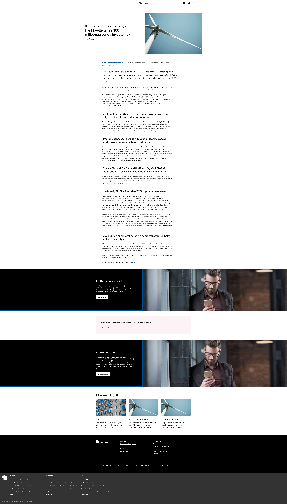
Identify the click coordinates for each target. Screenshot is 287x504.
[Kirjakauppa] (184, 3)
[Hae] (189, 3)
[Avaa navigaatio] (92, 3)
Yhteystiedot (157, 441)
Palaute (155, 453)
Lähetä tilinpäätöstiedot (160, 451)
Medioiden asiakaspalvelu (128, 444)
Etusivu (104, 62)
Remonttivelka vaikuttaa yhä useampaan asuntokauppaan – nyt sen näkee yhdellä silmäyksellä (110, 426)
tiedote (135, 262)
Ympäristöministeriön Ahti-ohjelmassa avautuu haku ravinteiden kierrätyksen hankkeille (173, 426)
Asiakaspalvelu (124, 441)
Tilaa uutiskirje (102, 297)
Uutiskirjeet (156, 449)
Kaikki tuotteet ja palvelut (161, 446)
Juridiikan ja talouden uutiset (115, 62)
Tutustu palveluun (103, 374)
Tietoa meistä (157, 444)
